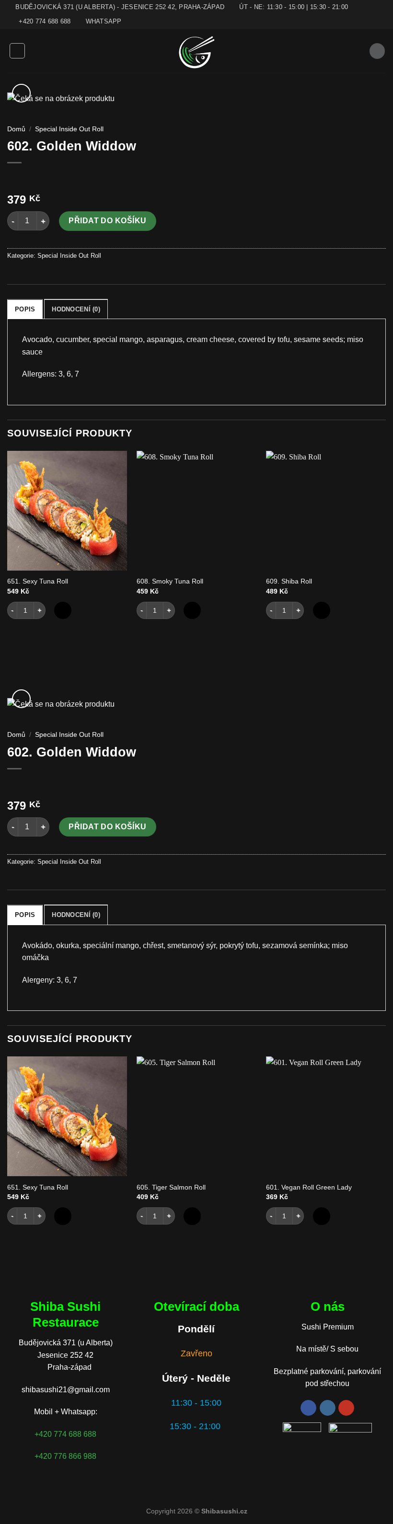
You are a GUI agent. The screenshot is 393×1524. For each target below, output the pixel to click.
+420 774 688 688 (65, 1434)
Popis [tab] (25, 309)
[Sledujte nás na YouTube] (346, 1408)
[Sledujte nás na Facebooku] (308, 1408)
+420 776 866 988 (65, 1456)
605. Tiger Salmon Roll (171, 1187)
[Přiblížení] (21, 93)
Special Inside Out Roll (69, 129)
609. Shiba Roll (289, 581)
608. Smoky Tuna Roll (170, 581)
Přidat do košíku (108, 221)
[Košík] (377, 51)
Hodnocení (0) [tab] (76, 309)
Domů (16, 129)
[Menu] (17, 50)
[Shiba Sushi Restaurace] (196, 51)
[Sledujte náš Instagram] (327, 1408)
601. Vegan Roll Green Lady (309, 1187)
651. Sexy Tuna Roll (37, 581)
